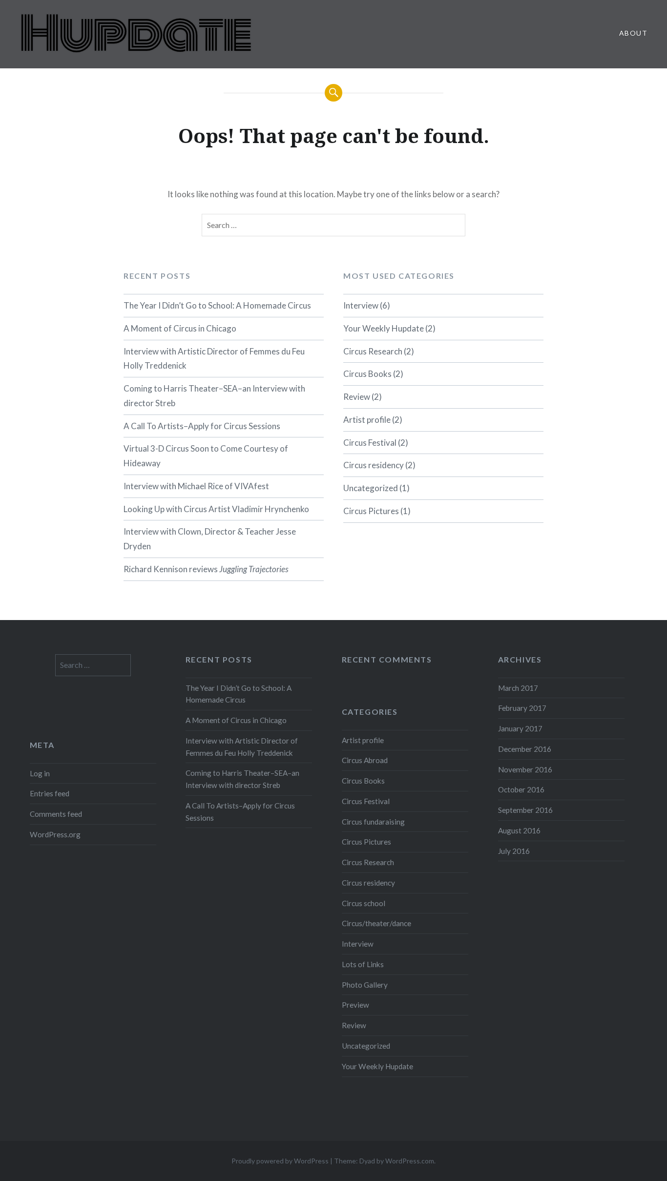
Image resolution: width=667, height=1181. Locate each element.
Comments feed (56, 813)
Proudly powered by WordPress (280, 1161)
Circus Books (367, 374)
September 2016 (525, 810)
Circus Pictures (371, 511)
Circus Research (372, 351)
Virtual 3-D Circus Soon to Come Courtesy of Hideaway (206, 455)
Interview (360, 305)
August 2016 (519, 830)
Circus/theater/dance (376, 923)
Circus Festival (369, 442)
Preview (355, 1004)
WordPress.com (409, 1161)
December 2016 (524, 749)
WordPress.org (55, 834)
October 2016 (521, 789)
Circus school (363, 903)
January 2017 (520, 728)
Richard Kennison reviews (206, 569)
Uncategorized (370, 488)
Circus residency (373, 465)
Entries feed (49, 793)
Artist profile (367, 419)
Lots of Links (363, 964)
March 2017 (518, 688)
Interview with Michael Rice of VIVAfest (196, 486)
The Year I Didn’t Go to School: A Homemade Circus (217, 305)
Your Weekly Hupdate (383, 328)
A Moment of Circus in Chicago (180, 328)
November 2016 (525, 769)
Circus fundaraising (373, 821)
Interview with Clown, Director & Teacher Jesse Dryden (210, 538)
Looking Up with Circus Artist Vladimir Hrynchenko (216, 509)
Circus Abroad (365, 760)
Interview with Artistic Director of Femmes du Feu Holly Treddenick (214, 358)
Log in (40, 773)
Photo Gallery (365, 984)
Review (356, 397)
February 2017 (522, 708)
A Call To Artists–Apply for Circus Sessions (202, 426)
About (633, 33)
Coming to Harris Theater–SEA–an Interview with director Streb (214, 395)
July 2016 (514, 851)
